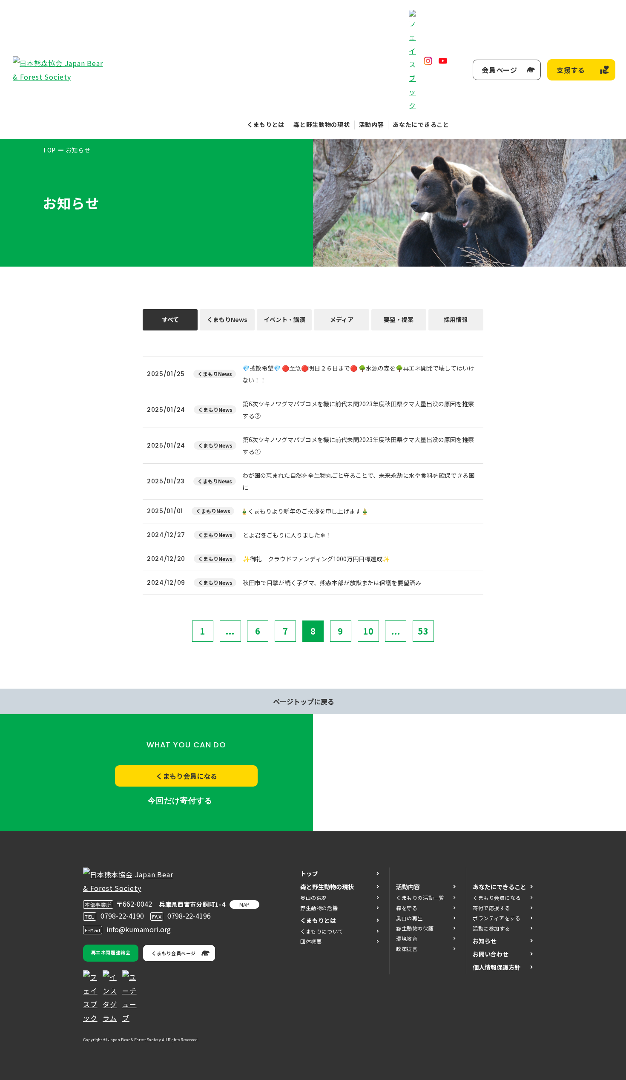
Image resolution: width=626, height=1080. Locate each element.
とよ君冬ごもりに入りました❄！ (287, 535)
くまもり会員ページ (174, 953)
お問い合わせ (490, 954)
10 (368, 631)
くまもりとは (265, 124)
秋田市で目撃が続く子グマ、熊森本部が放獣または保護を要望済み (332, 582)
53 (423, 631)
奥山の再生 (409, 918)
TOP (49, 150)
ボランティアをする (496, 918)
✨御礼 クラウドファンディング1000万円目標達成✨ (316, 558)
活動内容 (371, 124)
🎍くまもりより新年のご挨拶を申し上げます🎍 (304, 511)
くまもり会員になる (186, 776)
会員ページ (499, 70)
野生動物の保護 (415, 928)
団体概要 (311, 941)
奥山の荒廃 (313, 897)
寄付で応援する (491, 907)
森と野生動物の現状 (321, 124)
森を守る (406, 907)
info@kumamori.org (138, 929)
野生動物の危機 (319, 907)
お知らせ (485, 940)
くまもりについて (321, 931)
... (230, 631)
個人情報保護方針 (496, 967)
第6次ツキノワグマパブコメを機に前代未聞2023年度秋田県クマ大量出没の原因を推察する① (358, 445)
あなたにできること (421, 124)
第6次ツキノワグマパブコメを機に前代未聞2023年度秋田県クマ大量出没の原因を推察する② (358, 409)
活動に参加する (491, 928)
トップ (309, 873)
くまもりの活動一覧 (420, 897)
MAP (244, 904)
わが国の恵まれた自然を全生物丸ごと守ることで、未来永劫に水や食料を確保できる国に (358, 481)
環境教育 (406, 938)
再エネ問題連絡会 (110, 952)
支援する (571, 70)
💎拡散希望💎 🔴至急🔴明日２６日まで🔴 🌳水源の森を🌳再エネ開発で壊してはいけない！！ (358, 374)
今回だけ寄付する (180, 800)
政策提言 (406, 948)
